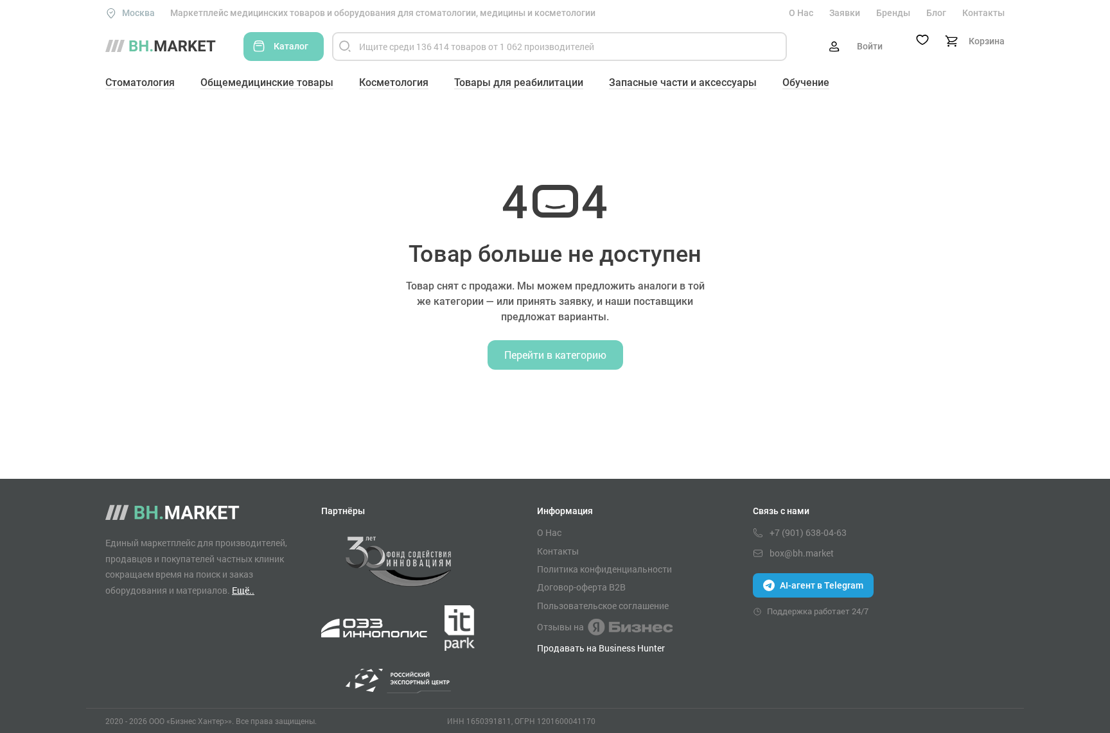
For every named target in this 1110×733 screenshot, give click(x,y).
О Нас (801, 13)
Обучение (805, 82)
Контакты (983, 13)
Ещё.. (243, 590)
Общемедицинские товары (266, 82)
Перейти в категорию (555, 354)
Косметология (393, 82)
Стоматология (140, 82)
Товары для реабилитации (518, 82)
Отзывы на (560, 627)
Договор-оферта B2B (581, 587)
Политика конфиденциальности (604, 569)
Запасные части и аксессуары (683, 82)
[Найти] (345, 46)
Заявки (844, 13)
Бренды (893, 13)
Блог (936, 13)
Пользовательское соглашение (603, 606)
